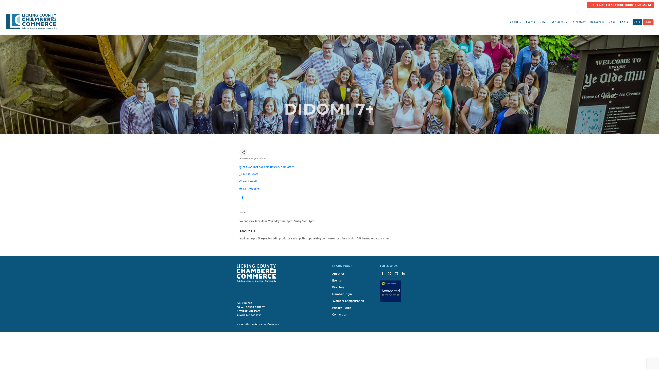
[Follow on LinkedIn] (403, 273)
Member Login (342, 294)
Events (530, 22)
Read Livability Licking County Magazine (620, 5)
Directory (579, 22)
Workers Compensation (348, 301)
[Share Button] (243, 152)
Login (648, 22)
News (543, 22)
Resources (597, 22)
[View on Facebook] (242, 200)
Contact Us (339, 314)
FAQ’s (624, 22)
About (514, 22)
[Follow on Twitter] (389, 273)
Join (637, 22)
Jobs (612, 22)
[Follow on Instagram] (396, 273)
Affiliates (558, 22)
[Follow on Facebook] (382, 273)
